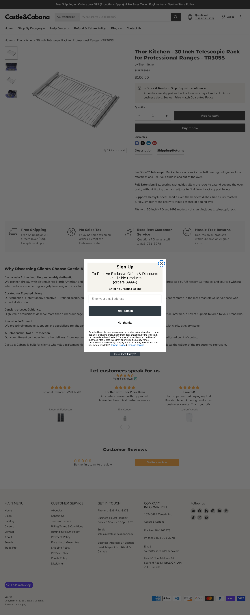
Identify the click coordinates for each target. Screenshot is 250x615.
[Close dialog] (161, 263)
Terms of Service (136, 345)
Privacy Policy (118, 345)
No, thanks (125, 322)
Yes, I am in (125, 310)
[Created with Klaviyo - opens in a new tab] (125, 354)
